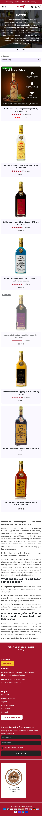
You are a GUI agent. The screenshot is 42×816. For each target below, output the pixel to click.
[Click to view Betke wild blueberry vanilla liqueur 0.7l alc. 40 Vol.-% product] (21, 312)
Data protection (7, 705)
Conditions (5, 708)
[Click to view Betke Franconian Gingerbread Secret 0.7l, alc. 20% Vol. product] (21, 480)
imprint (4, 702)
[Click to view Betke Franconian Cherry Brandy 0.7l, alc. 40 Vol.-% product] (21, 199)
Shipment (5, 695)
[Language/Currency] (36, 6)
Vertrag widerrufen (11, 717)
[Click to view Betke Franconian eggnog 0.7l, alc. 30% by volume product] (21, 369)
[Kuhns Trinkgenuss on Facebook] (18, 650)
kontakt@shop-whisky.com (14, 679)
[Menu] (2, 7)
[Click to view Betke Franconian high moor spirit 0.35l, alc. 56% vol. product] (21, 143)
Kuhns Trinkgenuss (27, 807)
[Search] (5, 7)
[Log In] (32, 6)
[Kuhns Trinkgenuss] (18, 50)
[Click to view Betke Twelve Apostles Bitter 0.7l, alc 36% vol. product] (21, 426)
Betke (23, 50)
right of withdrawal (8, 698)
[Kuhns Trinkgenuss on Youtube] (23, 650)
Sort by (6, 56)
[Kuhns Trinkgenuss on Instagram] (21, 650)
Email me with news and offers (13, 747)
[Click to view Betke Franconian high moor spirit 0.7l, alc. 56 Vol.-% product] (21, 86)
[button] (16, 114)
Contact (4, 712)
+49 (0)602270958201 (12, 683)
